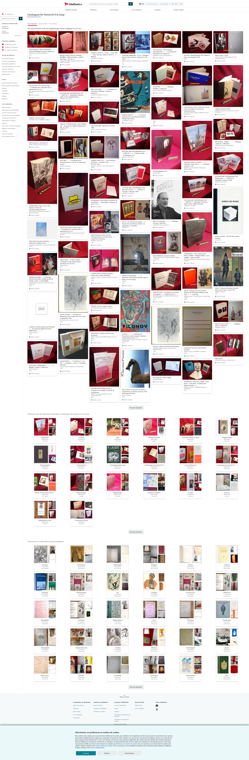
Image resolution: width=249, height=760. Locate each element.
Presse (116, 708)
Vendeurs (158, 10)
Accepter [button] (86, 753)
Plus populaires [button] (32, 23)
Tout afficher (17, 35)
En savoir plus (77, 28)
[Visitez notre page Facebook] (157, 705)
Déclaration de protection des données (122, 715)
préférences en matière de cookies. (127, 744)
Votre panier (76, 718)
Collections (93, 10)
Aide (181, 4)
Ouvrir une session (152, 4)
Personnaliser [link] (129, 753)
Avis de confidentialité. (97, 747)
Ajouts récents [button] (43, 23)
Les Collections (7, 14)
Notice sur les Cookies (120, 724)
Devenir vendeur (179, 10)
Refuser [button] (107, 753)
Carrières (116, 711)
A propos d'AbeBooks (120, 705)
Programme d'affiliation (100, 708)
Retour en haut (124, 697)
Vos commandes (77, 714)
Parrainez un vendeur (99, 711)
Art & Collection (137, 10)
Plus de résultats (136, 408)
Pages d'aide (138, 705)
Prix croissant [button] (53, 23)
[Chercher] (130, 4)
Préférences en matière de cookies (121, 720)
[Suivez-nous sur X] (157, 709)
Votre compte (164, 4)
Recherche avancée (71, 10)
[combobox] (108, 4)
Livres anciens (114, 10)
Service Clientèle (139, 708)
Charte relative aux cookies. (104, 746)
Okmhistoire (37, 17)
